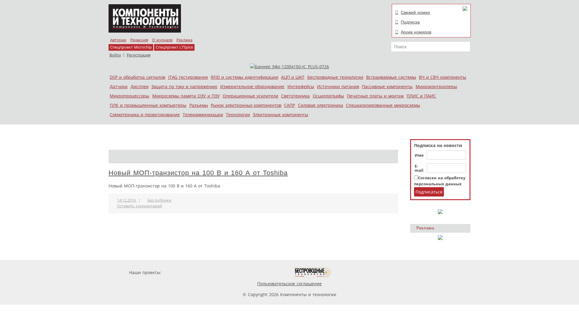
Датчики (119, 86)
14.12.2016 (127, 200)
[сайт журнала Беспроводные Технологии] (312, 272)
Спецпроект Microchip (131, 47)
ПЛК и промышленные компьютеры (148, 105)
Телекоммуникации (203, 114)
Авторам (118, 40)
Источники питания (338, 86)
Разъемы (198, 105)
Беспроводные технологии (335, 77)
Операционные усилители (250, 96)
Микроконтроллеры (436, 86)
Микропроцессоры (129, 96)
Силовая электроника (320, 105)
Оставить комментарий (139, 206)
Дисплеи (140, 86)
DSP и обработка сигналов (137, 77)
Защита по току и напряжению (184, 86)
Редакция (139, 40)
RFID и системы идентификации (244, 77)
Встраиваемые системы (391, 77)
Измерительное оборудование (252, 86)
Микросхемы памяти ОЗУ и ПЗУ (186, 96)
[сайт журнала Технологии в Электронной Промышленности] (220, 272)
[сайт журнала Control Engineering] (352, 272)
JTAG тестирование (188, 77)
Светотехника (295, 96)
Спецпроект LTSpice (174, 47)
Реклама (184, 40)
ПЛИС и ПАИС (421, 96)
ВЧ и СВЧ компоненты (442, 77)
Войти (115, 55)
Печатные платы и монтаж (375, 96)
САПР (289, 105)
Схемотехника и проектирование (145, 114)
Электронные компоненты (280, 114)
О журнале (162, 40)
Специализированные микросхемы (383, 105)
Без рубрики (159, 200)
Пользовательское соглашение (289, 283)
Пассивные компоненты (387, 86)
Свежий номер (415, 12)
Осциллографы (328, 96)
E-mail (419, 168)
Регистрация (138, 55)
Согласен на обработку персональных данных (439, 181)
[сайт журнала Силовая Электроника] (182, 272)
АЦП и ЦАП (292, 77)
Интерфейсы (300, 86)
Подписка (410, 22)
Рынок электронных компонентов (246, 105)
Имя (419, 155)
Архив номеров (416, 32)
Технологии (238, 114)
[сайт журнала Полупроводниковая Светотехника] (265, 272)
